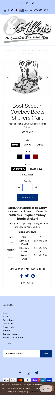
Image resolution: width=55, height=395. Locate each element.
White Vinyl (19, 169)
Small (15, 145)
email (23, 269)
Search (6, 313)
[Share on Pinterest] (33, 277)
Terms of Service (11, 334)
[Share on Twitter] (27, 277)
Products (7, 316)
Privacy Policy (9, 327)
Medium (28, 145)
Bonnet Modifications (13, 337)
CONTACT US (27, 283)
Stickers (16, 50)
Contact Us (8, 323)
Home (8, 50)
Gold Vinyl (27, 174)
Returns (6, 330)
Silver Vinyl (36, 169)
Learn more (33, 391)
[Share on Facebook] (21, 277)
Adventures (8, 320)
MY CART (40, 10)
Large (40, 145)
